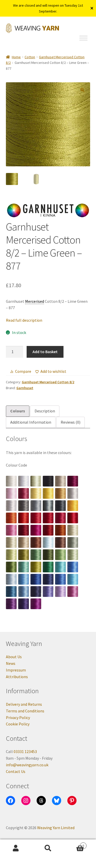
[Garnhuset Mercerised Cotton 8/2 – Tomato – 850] (48, 530)
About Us (14, 656)
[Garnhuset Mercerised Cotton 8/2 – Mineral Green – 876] (23, 567)
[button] (82, 90)
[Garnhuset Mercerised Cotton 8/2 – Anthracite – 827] (60, 505)
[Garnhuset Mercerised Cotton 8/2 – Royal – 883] (35, 579)
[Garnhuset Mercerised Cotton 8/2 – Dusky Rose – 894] (72, 591)
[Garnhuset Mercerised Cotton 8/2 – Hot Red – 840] (23, 518)
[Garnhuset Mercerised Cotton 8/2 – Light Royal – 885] (60, 579)
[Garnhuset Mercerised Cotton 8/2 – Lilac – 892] (60, 591)
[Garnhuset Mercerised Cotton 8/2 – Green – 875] (11, 567)
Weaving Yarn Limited (55, 827)
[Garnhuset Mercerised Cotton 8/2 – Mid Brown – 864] (35, 542)
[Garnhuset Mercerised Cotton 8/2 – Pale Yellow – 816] (35, 493)
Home (16, 57)
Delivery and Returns (24, 704)
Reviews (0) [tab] (70, 422)
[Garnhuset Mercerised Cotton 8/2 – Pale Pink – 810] (11, 493)
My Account (16, 848)
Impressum (16, 670)
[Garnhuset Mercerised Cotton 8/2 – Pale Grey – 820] (72, 493)
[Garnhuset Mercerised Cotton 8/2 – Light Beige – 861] (72, 530)
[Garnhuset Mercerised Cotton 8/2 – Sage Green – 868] (72, 542)
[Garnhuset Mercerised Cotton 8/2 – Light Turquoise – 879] (60, 567)
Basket (74, 844)
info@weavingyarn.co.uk (27, 764)
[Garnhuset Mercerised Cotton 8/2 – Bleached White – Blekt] (23, 481)
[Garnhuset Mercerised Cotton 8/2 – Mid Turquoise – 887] (72, 579)
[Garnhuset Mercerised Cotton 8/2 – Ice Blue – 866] (48, 542)
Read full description (24, 320)
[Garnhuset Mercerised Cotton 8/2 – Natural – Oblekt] (35, 481)
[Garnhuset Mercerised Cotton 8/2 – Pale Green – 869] (11, 554)
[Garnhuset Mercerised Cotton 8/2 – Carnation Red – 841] (35, 518)
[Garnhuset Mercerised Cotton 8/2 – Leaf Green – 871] (35, 554)
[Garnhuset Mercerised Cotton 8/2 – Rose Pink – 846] (11, 530)
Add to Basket (45, 351)
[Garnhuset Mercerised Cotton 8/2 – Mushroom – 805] (60, 481)
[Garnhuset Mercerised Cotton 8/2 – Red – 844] (60, 518)
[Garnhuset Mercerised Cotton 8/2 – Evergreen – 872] (48, 554)
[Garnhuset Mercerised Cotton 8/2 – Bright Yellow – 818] (48, 493)
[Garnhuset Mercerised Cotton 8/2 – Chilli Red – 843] (48, 518)
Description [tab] (45, 410)
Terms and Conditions (25, 710)
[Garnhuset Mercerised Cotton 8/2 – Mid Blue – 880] (72, 567)
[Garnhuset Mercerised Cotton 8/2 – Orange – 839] (11, 518)
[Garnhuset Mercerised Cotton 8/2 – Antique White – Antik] (11, 481)
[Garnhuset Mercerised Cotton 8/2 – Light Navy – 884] (48, 579)
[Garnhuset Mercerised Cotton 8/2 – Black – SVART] (48, 481)
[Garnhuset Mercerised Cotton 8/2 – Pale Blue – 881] (11, 579)
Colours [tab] (17, 410)
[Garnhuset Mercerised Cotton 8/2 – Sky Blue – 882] (23, 579)
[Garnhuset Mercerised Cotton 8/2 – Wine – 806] (72, 481)
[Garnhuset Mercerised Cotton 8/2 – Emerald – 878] (48, 567)
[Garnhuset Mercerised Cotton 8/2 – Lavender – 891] (48, 591)
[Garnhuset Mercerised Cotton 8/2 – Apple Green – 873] (60, 554)
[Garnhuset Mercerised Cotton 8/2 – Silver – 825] (48, 505)
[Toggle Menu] (83, 38)
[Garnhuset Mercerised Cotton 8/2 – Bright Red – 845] (72, 518)
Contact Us (15, 771)
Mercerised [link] (34, 301)
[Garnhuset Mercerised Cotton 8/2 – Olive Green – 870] (23, 554)
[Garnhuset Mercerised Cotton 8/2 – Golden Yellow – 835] (72, 505)
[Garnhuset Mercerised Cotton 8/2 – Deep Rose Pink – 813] (23, 493)
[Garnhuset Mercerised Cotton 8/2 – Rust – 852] (60, 530)
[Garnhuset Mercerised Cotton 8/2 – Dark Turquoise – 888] (11, 591)
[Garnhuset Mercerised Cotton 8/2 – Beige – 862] (11, 542)
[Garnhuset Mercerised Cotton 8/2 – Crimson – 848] (23, 530)
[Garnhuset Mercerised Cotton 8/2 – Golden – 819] (60, 493)
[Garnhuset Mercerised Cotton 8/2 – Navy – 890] (35, 591)
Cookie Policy (17, 723)
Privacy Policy (18, 717)
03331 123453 (25, 751)
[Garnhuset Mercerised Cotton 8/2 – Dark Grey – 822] (23, 505)
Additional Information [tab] (30, 422)
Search (48, 848)
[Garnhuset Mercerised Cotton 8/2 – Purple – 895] (11, 603)
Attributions (17, 676)
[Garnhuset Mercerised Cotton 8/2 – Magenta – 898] (35, 603)
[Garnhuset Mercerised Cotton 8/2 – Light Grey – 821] (11, 505)
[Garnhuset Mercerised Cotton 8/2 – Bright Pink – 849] (35, 530)
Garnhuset (24, 388)
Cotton (30, 57)
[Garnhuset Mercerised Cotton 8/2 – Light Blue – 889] (23, 591)
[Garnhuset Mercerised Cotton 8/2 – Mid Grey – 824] (35, 505)
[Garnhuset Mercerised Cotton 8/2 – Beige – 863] (23, 542)
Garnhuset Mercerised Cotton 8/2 (48, 382)
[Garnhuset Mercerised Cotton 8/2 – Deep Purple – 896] (23, 603)
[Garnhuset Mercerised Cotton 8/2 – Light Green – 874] (72, 554)
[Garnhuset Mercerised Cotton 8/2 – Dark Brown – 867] (60, 542)
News (10, 663)
